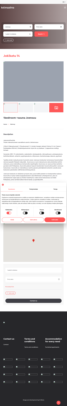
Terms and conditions (31, 347)
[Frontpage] (15, 324)
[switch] (25, 213)
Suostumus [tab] (11, 189)
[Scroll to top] (58, 403)
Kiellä (12, 220)
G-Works (41, 400)
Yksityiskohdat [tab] (33, 189)
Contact (6, 344)
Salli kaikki (55, 220)
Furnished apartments (52, 347)
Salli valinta (33, 220)
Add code (9, 40)
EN (63, 2)
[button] (65, 7)
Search (40, 34)
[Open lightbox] (56, 108)
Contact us (33, 301)
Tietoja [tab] (55, 189)
